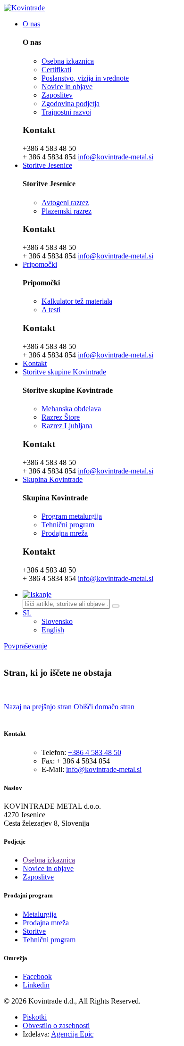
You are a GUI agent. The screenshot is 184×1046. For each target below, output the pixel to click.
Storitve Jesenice (47, 165)
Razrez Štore (61, 417)
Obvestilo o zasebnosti (56, 1025)
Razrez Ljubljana (67, 426)
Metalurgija (40, 914)
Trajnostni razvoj (67, 112)
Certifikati (56, 70)
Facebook (37, 976)
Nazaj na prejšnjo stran (38, 707)
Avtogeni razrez (65, 203)
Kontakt (35, 363)
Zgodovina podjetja (71, 104)
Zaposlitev (57, 95)
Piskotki (35, 1017)
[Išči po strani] (115, 606)
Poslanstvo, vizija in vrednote (85, 78)
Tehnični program (68, 525)
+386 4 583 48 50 (94, 752)
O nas (31, 24)
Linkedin (36, 985)
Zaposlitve (38, 877)
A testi (51, 310)
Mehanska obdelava (71, 409)
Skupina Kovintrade (53, 479)
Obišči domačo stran (104, 707)
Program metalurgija (72, 516)
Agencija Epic (72, 1034)
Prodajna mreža (65, 533)
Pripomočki (40, 264)
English (53, 630)
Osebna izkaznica (68, 61)
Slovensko (57, 621)
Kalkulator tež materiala (77, 301)
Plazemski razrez (67, 211)
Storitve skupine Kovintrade (64, 372)
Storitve (34, 931)
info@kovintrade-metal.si (115, 157)
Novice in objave (67, 87)
